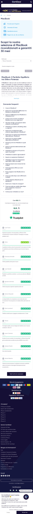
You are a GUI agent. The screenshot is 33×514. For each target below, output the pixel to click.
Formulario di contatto (16, 480)
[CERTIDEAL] (16, 2)
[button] (16, 11)
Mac (4, 15)
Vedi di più (16, 98)
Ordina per (4, 59)
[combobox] (16, 5)
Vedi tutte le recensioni (16, 374)
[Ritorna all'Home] (1, 15)
